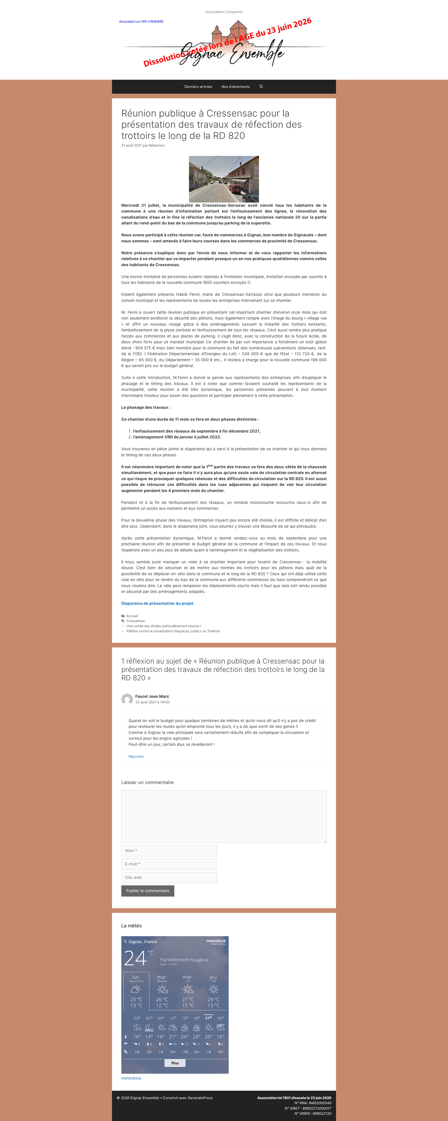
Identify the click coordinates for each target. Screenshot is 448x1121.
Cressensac (135, 621)
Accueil (132, 616)
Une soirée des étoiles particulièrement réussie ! (163, 626)
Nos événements (236, 86)
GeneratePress (200, 1098)
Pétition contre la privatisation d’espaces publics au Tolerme (173, 631)
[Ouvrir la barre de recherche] (261, 87)
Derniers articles (198, 86)
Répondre (136, 756)
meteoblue (131, 1078)
